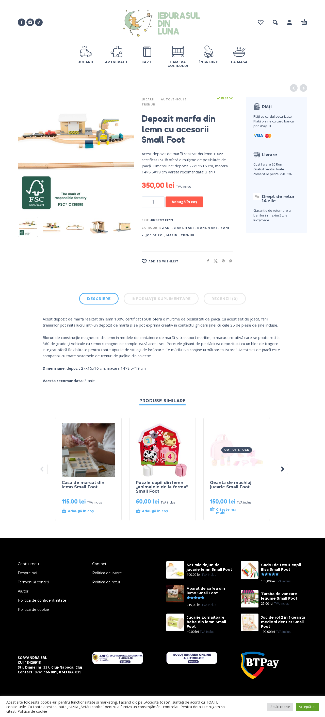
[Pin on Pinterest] (221, 261)
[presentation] (27, 155)
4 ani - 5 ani (195, 227)
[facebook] (21, 22)
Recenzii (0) (225, 298)
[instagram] (30, 22)
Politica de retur (106, 582)
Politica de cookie (33, 609)
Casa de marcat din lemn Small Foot (83, 484)
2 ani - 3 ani (172, 227)
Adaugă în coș (184, 201)
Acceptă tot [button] (307, 706)
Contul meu (28, 564)
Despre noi (27, 573)
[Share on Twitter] (214, 261)
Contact (99, 564)
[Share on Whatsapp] (229, 261)
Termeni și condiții (34, 582)
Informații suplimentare (161, 298)
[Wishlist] (261, 22)
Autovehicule (173, 99)
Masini (172, 235)
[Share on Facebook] (206, 261)
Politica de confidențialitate (42, 600)
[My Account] (289, 22)
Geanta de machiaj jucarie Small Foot (230, 484)
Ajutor (23, 591)
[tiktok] (39, 22)
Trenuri (149, 104)
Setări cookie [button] (280, 706)
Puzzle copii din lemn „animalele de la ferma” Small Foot (162, 487)
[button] (275, 22)
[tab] (99, 300)
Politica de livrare (107, 573)
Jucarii (148, 99)
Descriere (99, 298)
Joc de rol (155, 235)
